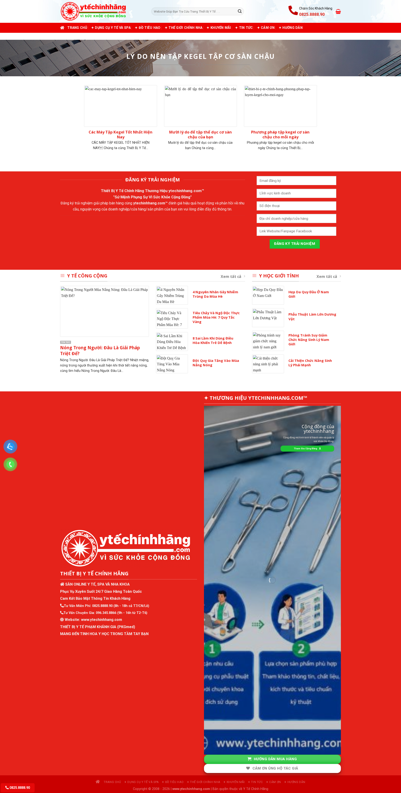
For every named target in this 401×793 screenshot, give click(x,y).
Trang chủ (77, 28)
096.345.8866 (106, 613)
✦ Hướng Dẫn (291, 28)
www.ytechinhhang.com (101, 619)
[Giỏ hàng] (338, 11)
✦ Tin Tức (244, 28)
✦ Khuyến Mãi (219, 28)
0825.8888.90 (102, 606)
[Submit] (240, 11)
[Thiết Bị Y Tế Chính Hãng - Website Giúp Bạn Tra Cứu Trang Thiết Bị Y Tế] (102, 11)
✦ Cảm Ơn (266, 28)
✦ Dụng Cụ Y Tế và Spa (111, 28)
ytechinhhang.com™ (186, 190)
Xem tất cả (231, 276)
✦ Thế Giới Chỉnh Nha (184, 28)
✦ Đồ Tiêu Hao (148, 28)
